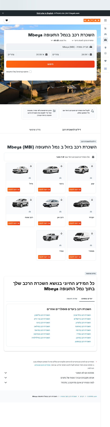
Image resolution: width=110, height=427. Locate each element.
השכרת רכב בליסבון (42, 315)
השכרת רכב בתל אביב (82, 315)
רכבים (82, 396)
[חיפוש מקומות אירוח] (105, 34)
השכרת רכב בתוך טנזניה (69, 396)
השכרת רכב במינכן (83, 337)
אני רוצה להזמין (75, 190)
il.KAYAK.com (92, 396)
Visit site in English (45, 13)
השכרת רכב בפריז (84, 334)
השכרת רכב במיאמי (42, 330)
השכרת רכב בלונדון (83, 322)
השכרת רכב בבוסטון (83, 341)
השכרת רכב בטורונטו (42, 334)
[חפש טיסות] (105, 28)
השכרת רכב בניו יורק (42, 319)
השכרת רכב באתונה (83, 326)
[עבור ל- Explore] (105, 47)
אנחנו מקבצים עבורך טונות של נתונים (77, 377)
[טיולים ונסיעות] (105, 61)
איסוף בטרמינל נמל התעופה (17, 71)
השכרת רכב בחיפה (83, 330)
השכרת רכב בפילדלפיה (41, 337)
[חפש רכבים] (105, 40)
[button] (3, 13)
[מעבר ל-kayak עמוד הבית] (92, 20)
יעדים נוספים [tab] (86, 298)
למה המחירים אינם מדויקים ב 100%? (77, 382)
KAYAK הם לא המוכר (85, 372)
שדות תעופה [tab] (72, 298)
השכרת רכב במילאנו (42, 326)
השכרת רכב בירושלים (82, 319)
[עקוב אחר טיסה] (105, 53)
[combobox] (82, 40)
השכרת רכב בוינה (43, 322)
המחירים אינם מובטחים (43, 365)
